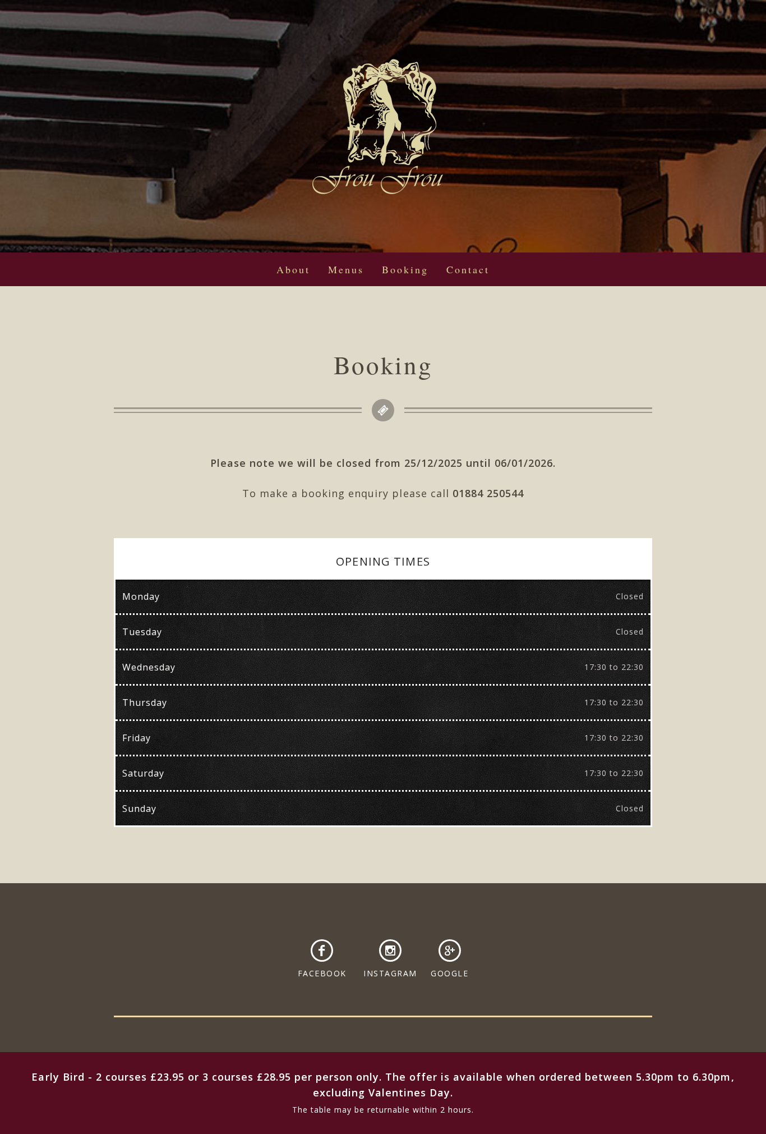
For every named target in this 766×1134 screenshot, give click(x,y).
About (293, 269)
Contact (468, 269)
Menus (346, 269)
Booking (405, 269)
